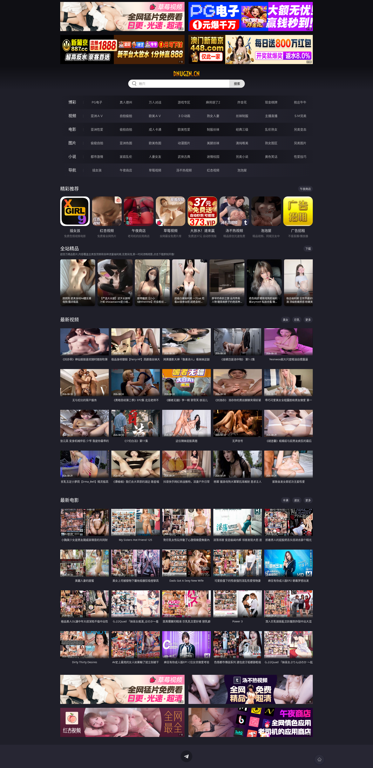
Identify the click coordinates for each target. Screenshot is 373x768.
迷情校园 (213, 157)
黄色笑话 (271, 157)
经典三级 (242, 129)
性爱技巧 (300, 157)
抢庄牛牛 (300, 102)
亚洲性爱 (97, 129)
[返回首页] (319, 759)
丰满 (285, 500)
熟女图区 (271, 143)
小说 (72, 156)
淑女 (297, 500)
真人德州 (126, 102)
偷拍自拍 (126, 129)
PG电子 (97, 102)
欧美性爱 (184, 129)
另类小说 (242, 157)
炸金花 (242, 102)
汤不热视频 (184, 170)
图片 (72, 143)
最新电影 (69, 500)
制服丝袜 (213, 129)
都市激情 (97, 157)
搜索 (237, 84)
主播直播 (271, 116)
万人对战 (155, 102)
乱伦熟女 (271, 129)
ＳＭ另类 (300, 116)
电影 (72, 129)
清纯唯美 (242, 143)
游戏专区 (184, 102)
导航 (72, 170)
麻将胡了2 (213, 102)
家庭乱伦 (126, 157)
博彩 (72, 102)
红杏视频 (213, 170)
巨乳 (297, 319)
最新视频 (69, 319)
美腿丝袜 (213, 143)
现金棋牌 (271, 102)
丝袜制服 (242, 116)
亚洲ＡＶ (97, 116)
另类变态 (300, 129)
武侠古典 (184, 157)
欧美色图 (155, 143)
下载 (308, 248)
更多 (308, 319)
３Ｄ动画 (184, 116)
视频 (72, 115)
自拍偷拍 (126, 116)
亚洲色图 (126, 143)
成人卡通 (155, 129)
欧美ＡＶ (155, 116)
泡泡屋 (242, 170)
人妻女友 (155, 157)
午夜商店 (126, 170)
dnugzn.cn (186, 74)
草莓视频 (155, 170)
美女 (285, 319)
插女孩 (97, 170)
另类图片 (300, 143)
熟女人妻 (213, 116)
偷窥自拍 (97, 143)
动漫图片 (184, 143)
